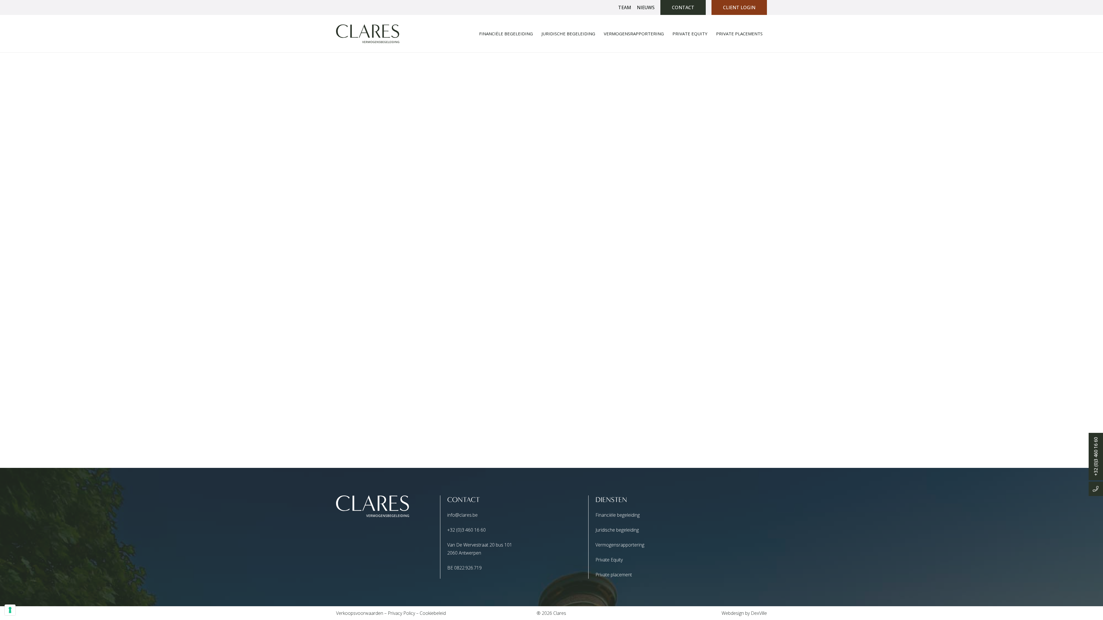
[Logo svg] (367, 33)
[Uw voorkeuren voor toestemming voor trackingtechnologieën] (10, 609)
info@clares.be (462, 515)
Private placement (613, 574)
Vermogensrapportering (619, 545)
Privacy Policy (401, 613)
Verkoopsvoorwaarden (359, 613)
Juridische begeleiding (617, 530)
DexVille (759, 613)
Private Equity (609, 560)
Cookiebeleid (433, 613)
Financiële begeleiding (617, 515)
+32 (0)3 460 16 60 (466, 530)
